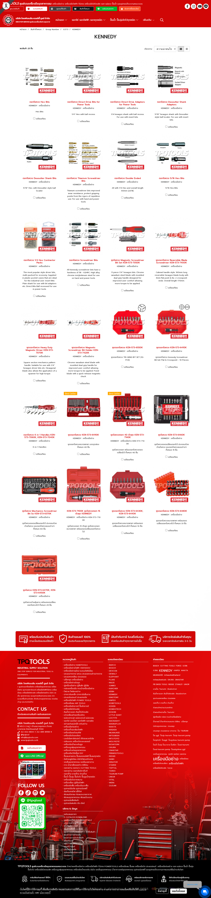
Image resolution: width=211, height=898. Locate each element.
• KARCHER (113, 688)
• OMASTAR (113, 750)
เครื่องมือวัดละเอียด (160, 763)
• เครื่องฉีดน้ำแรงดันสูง (73, 744)
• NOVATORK (113, 744)
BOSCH (156, 666)
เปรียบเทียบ (41, 118)
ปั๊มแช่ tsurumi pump (161, 749)
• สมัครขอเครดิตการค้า (72, 852)
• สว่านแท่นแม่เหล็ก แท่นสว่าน (75, 723)
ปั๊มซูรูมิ (164, 740)
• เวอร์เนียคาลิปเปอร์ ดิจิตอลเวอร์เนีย (78, 738)
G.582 (155, 670)
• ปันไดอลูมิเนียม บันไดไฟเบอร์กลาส (78, 759)
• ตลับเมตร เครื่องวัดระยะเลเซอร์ (76, 741)
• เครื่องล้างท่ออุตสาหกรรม (74, 750)
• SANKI (111, 759)
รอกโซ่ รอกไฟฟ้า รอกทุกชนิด (87, 20)
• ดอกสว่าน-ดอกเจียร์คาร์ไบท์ (75, 770)
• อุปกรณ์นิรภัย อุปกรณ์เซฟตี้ (75, 788)
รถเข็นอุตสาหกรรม (160, 754)
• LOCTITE (112, 718)
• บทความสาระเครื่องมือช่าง (74, 823)
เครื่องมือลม (184, 758)
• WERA (111, 782)
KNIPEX (177, 670)
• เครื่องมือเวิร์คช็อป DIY (73, 753)
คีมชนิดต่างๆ (172, 689)
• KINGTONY (113, 697)
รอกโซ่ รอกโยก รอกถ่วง (177, 754)
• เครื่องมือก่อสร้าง (71, 726)
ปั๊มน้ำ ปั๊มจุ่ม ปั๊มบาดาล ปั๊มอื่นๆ (164, 744)
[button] (161, 20)
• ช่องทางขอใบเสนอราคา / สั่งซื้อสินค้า (79, 831)
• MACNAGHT (114, 720)
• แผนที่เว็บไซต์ (69, 846)
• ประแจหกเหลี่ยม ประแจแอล (74, 676)
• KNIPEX (112, 700)
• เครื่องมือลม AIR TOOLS (74, 703)
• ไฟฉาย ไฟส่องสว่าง (71, 691)
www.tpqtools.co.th (29, 740)
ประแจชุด (171, 726)
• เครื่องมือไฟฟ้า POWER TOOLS (77, 700)
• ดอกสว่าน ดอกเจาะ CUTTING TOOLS (79, 768)
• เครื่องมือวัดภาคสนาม (72, 779)
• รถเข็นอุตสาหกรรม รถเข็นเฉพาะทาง (78, 762)
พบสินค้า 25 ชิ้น (26, 48)
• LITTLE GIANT (115, 715)
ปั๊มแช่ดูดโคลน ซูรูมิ (178, 749)
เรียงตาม (149, 49)
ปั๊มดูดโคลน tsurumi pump (179, 740)
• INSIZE (111, 682)
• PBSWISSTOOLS (115, 753)
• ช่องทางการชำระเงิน (72, 834)
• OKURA (112, 747)
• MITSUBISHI (113, 735)
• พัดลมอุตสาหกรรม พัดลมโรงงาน (77, 797)
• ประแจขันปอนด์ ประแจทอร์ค (75, 697)
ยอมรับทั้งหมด (178, 891)
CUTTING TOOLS (167, 666)
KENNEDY (166, 670)
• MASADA (112, 729)
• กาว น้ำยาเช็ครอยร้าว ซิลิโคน (75, 765)
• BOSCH (112, 668)
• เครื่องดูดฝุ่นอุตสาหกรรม (74, 747)
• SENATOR (113, 762)
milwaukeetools (159, 679)
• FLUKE (111, 679)
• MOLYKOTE (114, 741)
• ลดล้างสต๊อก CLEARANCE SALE (77, 820)
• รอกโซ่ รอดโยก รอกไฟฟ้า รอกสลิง (78, 720)
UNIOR (186, 684)
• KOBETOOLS (114, 703)
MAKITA (184, 670)
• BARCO (112, 665)
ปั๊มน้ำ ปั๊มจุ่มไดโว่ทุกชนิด (123, 20)
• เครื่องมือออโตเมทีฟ (72, 732)
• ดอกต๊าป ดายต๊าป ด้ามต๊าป (75, 773)
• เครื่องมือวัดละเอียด (72, 735)
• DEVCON (112, 670)
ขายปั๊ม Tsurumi (159, 689)
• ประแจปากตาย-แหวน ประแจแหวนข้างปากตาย (82, 673)
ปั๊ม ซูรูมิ (156, 735)
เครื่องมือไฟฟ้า (176, 763)
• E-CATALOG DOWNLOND (75, 817)
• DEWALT (112, 673)
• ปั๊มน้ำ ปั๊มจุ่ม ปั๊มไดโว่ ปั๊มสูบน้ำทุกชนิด (79, 776)
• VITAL (111, 779)
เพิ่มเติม (147, 20)
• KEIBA (111, 691)
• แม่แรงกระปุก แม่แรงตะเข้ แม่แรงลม (78, 718)
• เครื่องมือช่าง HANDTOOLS (75, 665)
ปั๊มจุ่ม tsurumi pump (181, 735)
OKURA (171, 679)
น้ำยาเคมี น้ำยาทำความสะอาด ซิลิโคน (166, 721)
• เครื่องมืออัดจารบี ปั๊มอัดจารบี (76, 706)
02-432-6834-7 (28, 731)
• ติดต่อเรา (67, 855)
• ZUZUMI (112, 785)
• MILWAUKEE (114, 732)
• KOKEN (111, 706)
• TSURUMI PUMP (115, 773)
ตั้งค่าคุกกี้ (162, 891)
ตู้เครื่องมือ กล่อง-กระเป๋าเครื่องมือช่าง (167, 717)
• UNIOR (111, 776)
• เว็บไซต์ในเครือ (69, 849)
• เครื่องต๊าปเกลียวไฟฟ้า (73, 729)
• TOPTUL (112, 768)
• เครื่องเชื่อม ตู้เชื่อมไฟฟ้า (73, 782)
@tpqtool (25, 734)
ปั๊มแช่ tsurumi (183, 744)
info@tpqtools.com (29, 737)
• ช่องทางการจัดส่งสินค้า (73, 837)
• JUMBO (112, 685)
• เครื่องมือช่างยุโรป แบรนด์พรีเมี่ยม (78, 670)
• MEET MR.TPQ (70, 843)
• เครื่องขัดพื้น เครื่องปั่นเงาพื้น (75, 785)
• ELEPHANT (113, 676)
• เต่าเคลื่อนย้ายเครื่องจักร (74, 715)
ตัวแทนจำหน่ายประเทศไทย (163, 707)
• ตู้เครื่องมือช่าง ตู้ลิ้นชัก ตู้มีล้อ (76, 685)
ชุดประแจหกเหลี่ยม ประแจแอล (164, 698)
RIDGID (171, 684)
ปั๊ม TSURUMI (183, 731)
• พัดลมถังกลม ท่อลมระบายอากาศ (77, 794)
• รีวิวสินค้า (67, 826)
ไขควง (170, 768)
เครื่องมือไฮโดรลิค (159, 768)
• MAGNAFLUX (114, 723)
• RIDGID (111, 756)
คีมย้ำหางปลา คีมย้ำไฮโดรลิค (164, 693)
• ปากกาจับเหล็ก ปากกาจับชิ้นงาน (76, 694)
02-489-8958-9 (44, 731)
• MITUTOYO (113, 738)
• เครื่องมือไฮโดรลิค (71, 709)
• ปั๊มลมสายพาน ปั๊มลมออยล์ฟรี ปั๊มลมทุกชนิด (82, 756)
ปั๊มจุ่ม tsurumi (166, 735)
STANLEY (179, 684)
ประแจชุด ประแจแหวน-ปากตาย (164, 731)
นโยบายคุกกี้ (45, 892)
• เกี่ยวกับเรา (68, 840)
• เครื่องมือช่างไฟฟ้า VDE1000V (76, 668)
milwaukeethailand (172, 675)
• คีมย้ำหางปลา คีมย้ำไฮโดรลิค (75, 712)
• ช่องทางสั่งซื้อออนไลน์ (73, 829)
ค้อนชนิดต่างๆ (181, 693)
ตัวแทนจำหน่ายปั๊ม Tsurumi (163, 712)
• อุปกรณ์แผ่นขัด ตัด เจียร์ (74, 803)
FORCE (178, 666)
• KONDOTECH (114, 709)
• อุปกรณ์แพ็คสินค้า (71, 800)
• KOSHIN (112, 712)
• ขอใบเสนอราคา (70, 814)
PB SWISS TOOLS (160, 684)
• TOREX (112, 770)
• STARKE (112, 765)
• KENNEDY (113, 694)
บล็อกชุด (184, 721)
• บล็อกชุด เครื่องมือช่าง (73, 679)
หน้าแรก (60, 20)
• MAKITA (112, 726)
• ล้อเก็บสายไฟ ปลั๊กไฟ (72, 791)
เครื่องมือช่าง (165, 758)
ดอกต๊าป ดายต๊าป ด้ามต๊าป (163, 703)
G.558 (185, 666)
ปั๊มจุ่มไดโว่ (157, 740)
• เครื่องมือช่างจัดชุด (71, 682)
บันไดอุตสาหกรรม (160, 726)
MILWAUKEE (158, 675)
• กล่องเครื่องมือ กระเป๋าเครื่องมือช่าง (78, 688)
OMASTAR (179, 679)
